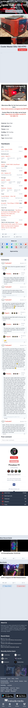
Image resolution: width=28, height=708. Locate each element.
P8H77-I (8, 156)
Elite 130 (13, 196)
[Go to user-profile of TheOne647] (3, 263)
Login (25, 1)
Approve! (23, 49)
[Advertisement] (14, 520)
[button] (24, 26)
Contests (9, 685)
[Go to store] (25, 149)
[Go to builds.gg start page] (4, 1)
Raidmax (3, 188)
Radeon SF (8, 173)
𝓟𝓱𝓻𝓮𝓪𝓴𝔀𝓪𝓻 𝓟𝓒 (14, 465)
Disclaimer (13, 691)
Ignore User (22, 586)
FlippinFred (8, 313)
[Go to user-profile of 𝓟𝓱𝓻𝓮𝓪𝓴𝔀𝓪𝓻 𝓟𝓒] (14, 451)
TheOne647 (8, 263)
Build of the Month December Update (10, 647)
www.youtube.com (14, 489)
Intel (2, 149)
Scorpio (9, 188)
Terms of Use (9, 689)
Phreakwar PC (10, 273)
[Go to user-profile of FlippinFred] (3, 313)
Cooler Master (5, 196)
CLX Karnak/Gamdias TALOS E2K (10, 553)
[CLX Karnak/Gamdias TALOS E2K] (14, 546)
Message (14, 461)
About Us (12, 688)
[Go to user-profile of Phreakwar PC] (4, 274)
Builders (21, 681)
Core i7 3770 (8, 149)
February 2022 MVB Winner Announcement (11, 640)
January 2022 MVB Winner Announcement (11, 643)
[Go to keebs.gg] (16, 1)
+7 (18, 313)
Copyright (7, 691)
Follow (15, 457)
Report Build (8, 586)
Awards (16, 681)
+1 (19, 273)
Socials (11, 681)
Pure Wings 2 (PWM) (13, 203)
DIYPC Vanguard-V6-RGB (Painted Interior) (13, 577)
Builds (14, 11)
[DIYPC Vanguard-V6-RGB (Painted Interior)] (14, 570)
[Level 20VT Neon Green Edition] (21, 670)
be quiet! (3, 203)
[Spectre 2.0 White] (9, 670)
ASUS (2, 156)
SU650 (8, 180)
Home (8, 11)
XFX (2, 173)
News (13, 678)
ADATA (3, 164)
